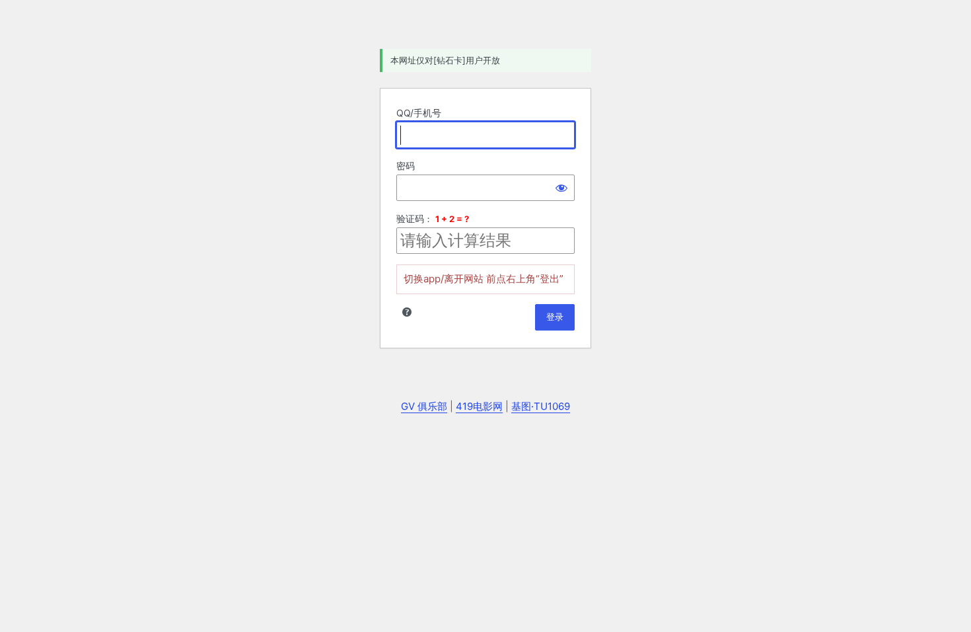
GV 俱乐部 (424, 406)
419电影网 (479, 406)
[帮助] (407, 312)
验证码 (410, 218)
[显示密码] (561, 188)
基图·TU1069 (540, 406)
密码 (405, 165)
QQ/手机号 (418, 112)
